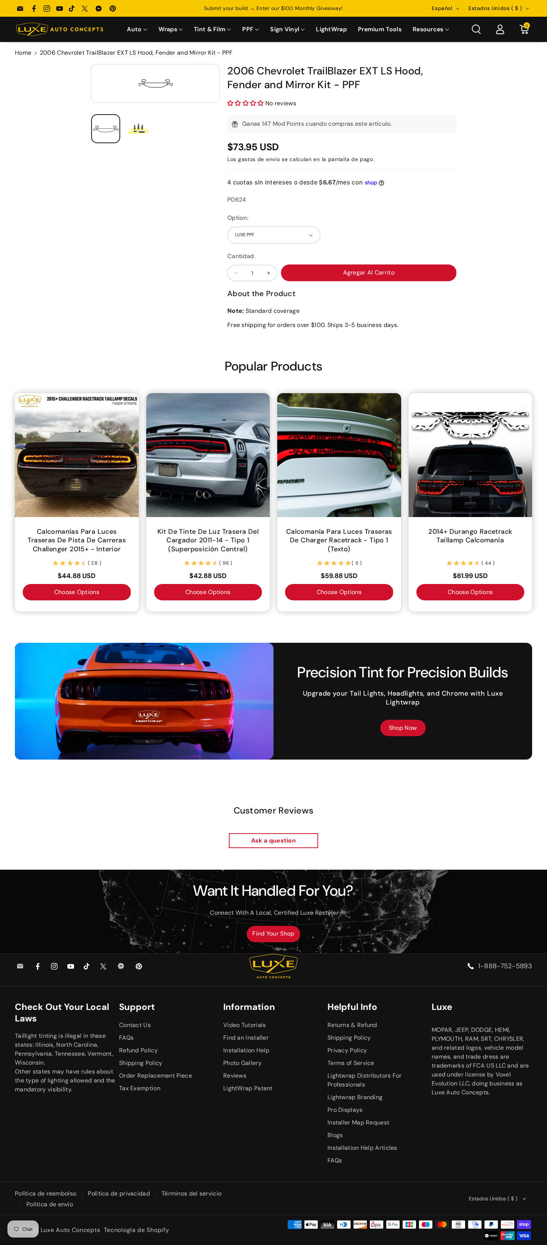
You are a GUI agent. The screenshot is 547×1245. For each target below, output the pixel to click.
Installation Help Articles (362, 1148)
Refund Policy (138, 1050)
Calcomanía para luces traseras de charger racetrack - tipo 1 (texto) (339, 540)
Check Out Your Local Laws (62, 1012)
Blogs (335, 1135)
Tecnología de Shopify (136, 1230)
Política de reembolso (45, 1193)
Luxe (442, 1007)
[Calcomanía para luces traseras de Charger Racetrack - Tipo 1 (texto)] (339, 455)
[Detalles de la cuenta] (500, 29)
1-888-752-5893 (505, 966)
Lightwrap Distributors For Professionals (364, 1080)
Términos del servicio (191, 1193)
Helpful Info (352, 1007)
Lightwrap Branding (355, 1097)
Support (137, 1007)
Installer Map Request (358, 1122)
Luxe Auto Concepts (70, 1230)
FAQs (126, 1038)
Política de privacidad (119, 1193)
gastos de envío (259, 159)
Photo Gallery (242, 1063)
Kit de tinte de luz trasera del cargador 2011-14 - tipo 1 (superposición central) (208, 540)
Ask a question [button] (273, 840)
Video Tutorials (244, 1025)
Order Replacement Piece (155, 1075)
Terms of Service (350, 1063)
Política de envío (49, 1204)
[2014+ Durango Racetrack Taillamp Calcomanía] (470, 455)
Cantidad (240, 256)
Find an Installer (246, 1038)
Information (249, 1007)
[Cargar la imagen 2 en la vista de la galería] (138, 129)
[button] (137, 29)
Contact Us (135, 1025)
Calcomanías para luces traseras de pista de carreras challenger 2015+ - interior (77, 540)
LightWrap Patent (248, 1088)
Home (23, 53)
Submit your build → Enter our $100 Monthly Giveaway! (273, 8)
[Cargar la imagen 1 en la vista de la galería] (106, 129)
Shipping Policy (141, 1063)
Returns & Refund (352, 1025)
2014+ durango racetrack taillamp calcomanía (470, 536)
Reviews (234, 1075)
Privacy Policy (347, 1050)
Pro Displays (345, 1110)
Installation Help (246, 1050)
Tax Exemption (139, 1088)
